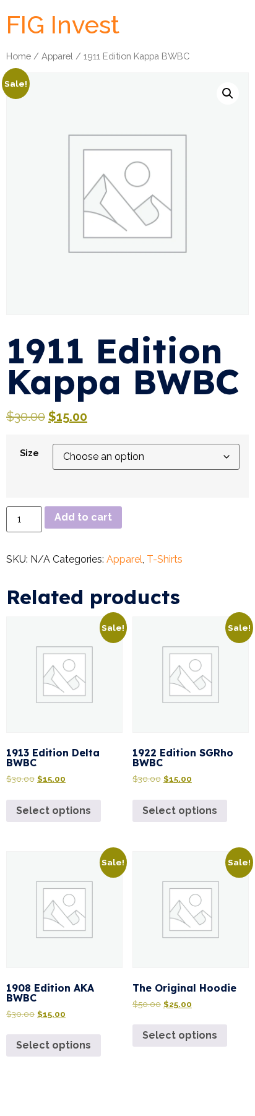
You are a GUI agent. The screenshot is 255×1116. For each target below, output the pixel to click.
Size (29, 453)
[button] (228, 93)
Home (18, 56)
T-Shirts (165, 559)
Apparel (57, 56)
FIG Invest (62, 24)
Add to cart (83, 517)
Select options (53, 810)
